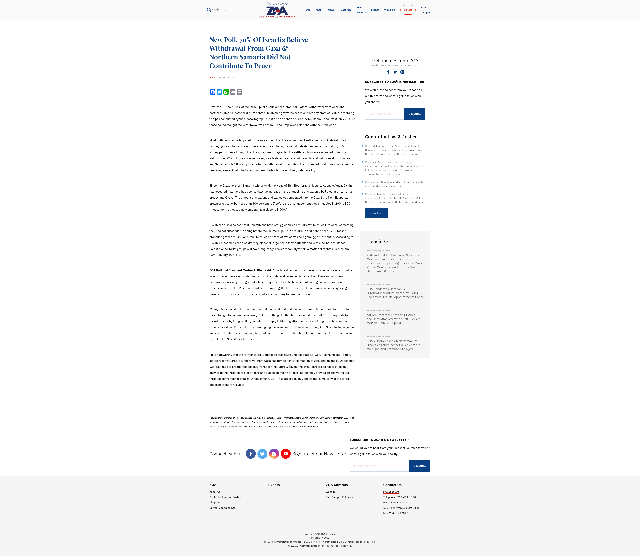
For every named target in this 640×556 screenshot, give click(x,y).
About (319, 9)
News (331, 9)
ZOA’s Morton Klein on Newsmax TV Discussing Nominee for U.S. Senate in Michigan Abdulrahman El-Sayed (393, 345)
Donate (408, 9)
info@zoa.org (391, 491)
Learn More (377, 213)
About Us (215, 491)
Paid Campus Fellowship (340, 497)
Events (375, 9)
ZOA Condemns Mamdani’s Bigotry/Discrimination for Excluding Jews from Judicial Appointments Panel (395, 293)
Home (307, 9)
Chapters (215, 502)
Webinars (389, 9)
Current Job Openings (223, 507)
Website (331, 491)
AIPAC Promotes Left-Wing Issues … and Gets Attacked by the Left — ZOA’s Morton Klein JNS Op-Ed (393, 319)
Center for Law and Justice (226, 497)
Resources (346, 9)
